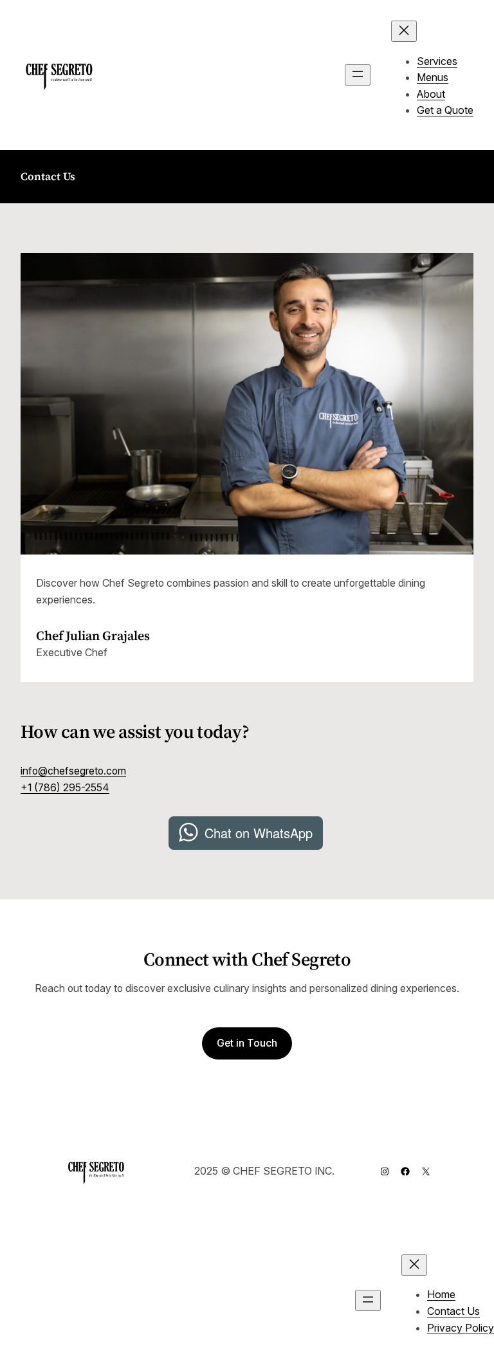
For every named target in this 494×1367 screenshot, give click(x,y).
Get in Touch (247, 1043)
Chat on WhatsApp (259, 832)
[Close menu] (404, 31)
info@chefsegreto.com (73, 771)
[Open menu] (357, 75)
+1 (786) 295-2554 (65, 788)
